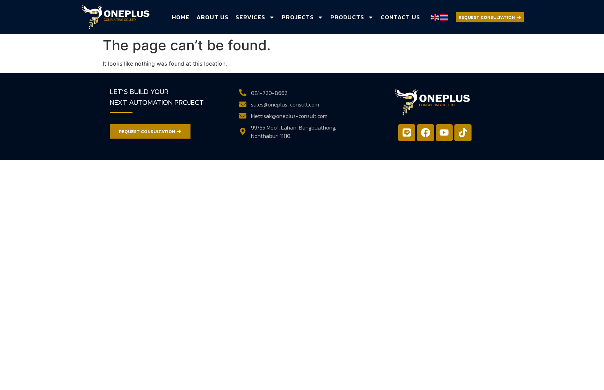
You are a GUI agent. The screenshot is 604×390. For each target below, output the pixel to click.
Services (250, 17)
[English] (435, 17)
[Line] (406, 132)
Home (180, 17)
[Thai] (444, 17)
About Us (212, 17)
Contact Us (400, 17)
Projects (298, 17)
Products (347, 17)
